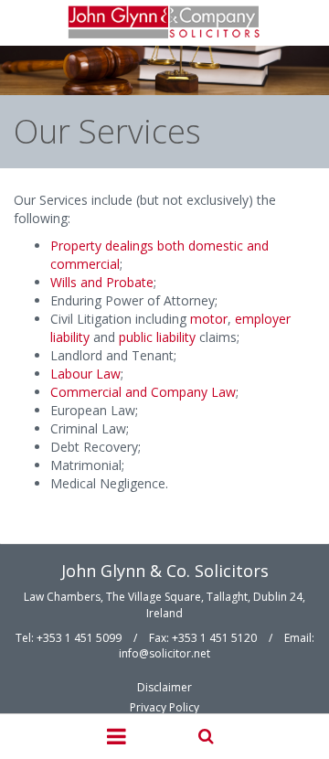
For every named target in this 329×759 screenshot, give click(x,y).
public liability (157, 337)
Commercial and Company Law (143, 392)
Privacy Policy (164, 707)
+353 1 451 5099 (79, 638)
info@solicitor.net (164, 653)
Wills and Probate (102, 282)
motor (209, 318)
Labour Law (85, 373)
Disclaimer (164, 687)
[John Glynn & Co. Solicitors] (165, 23)
